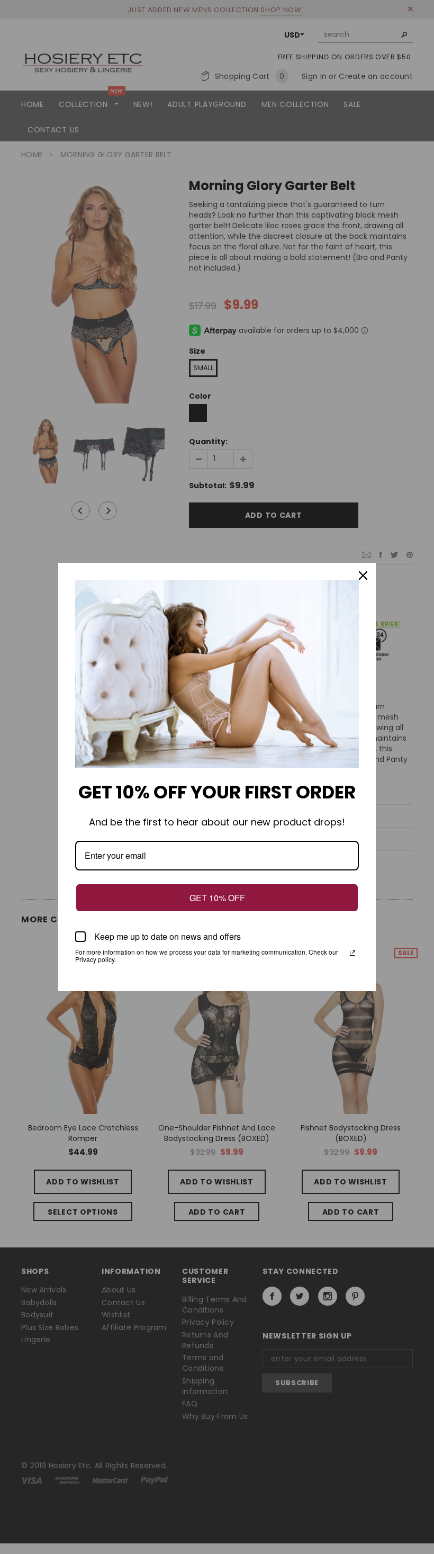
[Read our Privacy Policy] (352, 953)
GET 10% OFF (217, 898)
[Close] (363, 575)
